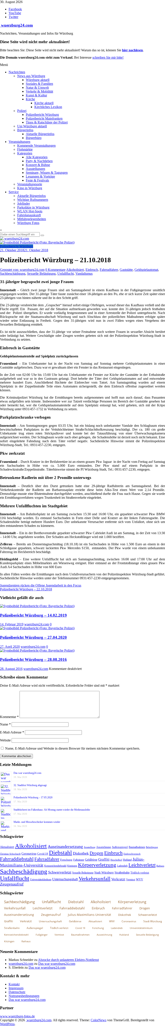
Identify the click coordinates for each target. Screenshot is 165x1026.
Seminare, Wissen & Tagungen (47, 172)
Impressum (16, 988)
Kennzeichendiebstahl (55, 865)
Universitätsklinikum (40, 879)
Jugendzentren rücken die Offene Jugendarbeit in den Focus (40, 585)
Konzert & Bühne (38, 165)
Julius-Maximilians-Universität (89, 915)
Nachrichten (17, 72)
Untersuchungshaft (65, 879)
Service (14, 192)
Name (5, 724)
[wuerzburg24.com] (82, 239)
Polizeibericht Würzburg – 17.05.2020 (33, 797)
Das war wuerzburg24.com (27, 772)
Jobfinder (23, 203)
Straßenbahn (122, 872)
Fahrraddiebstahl (17, 859)
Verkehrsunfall (94, 878)
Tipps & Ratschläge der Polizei (47, 122)
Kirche (30, 99)
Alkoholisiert (75, 269)
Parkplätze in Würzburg (33, 207)
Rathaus (160, 865)
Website (5, 740)
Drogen (96, 853)
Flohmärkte (25, 149)
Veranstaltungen (19, 141)
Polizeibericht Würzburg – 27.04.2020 (33, 637)
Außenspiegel (120, 847)
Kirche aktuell (43, 103)
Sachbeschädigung (12, 273)
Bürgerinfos (25, 130)
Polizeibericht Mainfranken (44, 118)
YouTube (15, 13)
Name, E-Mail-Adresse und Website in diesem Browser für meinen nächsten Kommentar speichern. (72, 748)
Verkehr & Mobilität (39, 91)
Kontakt (14, 984)
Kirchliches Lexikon (48, 107)
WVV (139, 879)
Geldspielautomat (146, 269)
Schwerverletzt (59, 872)
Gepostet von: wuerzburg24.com (22, 269)
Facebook (15, 9)
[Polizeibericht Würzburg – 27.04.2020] (37, 628)
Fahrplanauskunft (29, 215)
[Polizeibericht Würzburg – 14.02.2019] (37, 606)
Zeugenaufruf (12, 884)
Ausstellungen (35, 169)
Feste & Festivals (37, 180)
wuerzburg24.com (16, 25)
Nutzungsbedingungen (24, 996)
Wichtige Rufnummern (32, 199)
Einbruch (92, 269)
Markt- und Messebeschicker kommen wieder (37, 821)
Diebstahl (60, 852)
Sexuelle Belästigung (41, 273)
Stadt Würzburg (104, 872)
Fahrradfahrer (109, 269)
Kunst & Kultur (36, 95)
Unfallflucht (65, 273)
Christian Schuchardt (10, 854)
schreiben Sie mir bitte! (108, 57)
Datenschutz (17, 992)
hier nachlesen (132, 50)
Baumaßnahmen (137, 847)
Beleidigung (152, 847)
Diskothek (81, 853)
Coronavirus (28, 853)
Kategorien (24, 153)
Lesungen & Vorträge (40, 176)
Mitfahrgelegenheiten (31, 219)
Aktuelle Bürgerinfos (40, 134)
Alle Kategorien (36, 157)
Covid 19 (42, 853)
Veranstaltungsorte (29, 184)
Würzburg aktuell (37, 80)
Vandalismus (84, 273)
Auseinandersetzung (65, 846)
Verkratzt (118, 879)
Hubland (127, 859)
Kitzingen (72, 865)
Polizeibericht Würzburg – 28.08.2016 (33, 659)
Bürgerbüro (33, 138)
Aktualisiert (7, 847)
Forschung (66, 859)
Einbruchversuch (132, 853)
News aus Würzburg (31, 76)
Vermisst (130, 879)
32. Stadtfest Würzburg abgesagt (30, 785)
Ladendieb (122, 865)
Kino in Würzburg (29, 188)
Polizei (21, 111)
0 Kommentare (55, 269)
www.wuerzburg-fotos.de (17, 1016)
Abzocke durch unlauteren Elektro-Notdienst (68, 960)
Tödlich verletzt (139, 872)
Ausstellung (89, 847)
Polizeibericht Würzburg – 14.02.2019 (33, 615)
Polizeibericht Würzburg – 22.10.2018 (26, 589)
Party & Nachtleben (39, 161)
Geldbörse (91, 859)
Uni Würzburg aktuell (32, 126)
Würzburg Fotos (28, 223)
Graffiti (104, 859)
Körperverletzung (97, 865)
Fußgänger (78, 859)
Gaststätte (126, 269)
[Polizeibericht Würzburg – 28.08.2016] (37, 650)
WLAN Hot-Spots (29, 211)
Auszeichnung (103, 847)
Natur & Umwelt (37, 87)
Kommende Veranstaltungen (36, 145)
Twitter (13, 17)
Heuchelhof (116, 859)
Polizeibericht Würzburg (42, 114)
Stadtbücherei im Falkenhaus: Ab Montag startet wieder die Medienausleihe (52, 809)
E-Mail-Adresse (12, 732)
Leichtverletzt (142, 865)
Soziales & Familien (39, 83)
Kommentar (9, 717)
